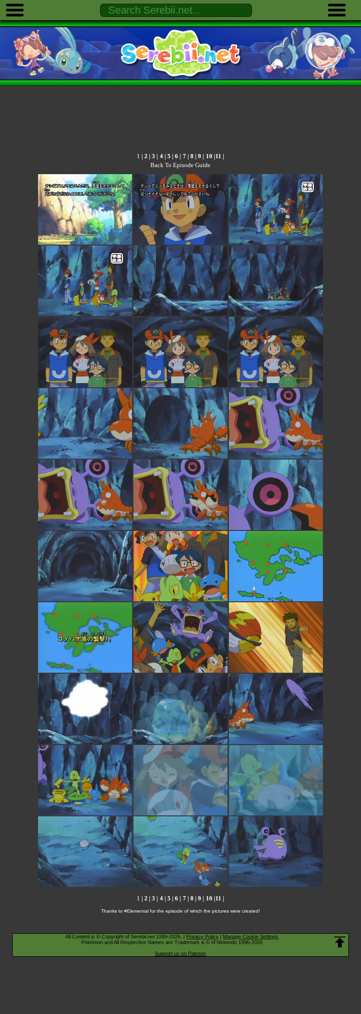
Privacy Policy (202, 936)
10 (209, 156)
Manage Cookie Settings (250, 936)
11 (218, 156)
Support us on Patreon (180, 953)
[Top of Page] (339, 942)
